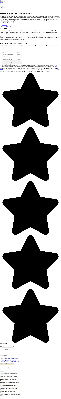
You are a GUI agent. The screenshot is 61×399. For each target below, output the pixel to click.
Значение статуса (4, 25)
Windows (3, 6)
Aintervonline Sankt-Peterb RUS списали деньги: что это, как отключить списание (11, 390)
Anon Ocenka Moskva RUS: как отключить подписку (7, 375)
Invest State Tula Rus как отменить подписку (6, 387)
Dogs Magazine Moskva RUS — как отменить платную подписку (11, 361)
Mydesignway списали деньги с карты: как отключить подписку (9, 378)
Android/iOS (3, 7)
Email (1, 346)
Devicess (1, 2)
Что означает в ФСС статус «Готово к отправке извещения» (10, 26)
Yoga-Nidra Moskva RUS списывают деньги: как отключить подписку (10, 393)
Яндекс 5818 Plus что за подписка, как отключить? (9, 360)
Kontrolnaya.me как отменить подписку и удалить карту (10, 358)
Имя (1, 344)
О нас (3, 9)
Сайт (1, 347)
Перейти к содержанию (3, 0)
